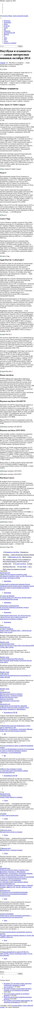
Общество (7, 31)
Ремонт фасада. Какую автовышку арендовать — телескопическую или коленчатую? (16, 916)
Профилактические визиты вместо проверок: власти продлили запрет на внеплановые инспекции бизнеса (17, 587)
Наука (6, 24)
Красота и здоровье (10, 43)
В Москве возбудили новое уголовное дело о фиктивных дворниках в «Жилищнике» (14, 708)
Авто (5, 38)
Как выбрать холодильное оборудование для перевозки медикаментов (18, 1001)
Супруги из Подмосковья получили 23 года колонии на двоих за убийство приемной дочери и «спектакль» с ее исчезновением (17, 750)
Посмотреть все (5, 573)
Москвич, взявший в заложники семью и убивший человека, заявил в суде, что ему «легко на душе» (16, 886)
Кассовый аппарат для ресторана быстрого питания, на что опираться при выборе (17, 989)
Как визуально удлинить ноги (9, 700)
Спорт (6, 27)
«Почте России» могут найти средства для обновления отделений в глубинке (13, 618)
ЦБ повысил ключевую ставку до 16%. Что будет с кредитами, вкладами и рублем (16, 577)
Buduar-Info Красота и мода (9, 697)
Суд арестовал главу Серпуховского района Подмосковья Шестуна (14, 771)
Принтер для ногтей (6, 699)
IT (4, 36)
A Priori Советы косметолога (9, 815)
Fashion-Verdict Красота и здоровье (11, 797)
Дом (5, 39)
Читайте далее (4, 642)
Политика (7, 21)
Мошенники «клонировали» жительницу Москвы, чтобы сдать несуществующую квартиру (16, 730)
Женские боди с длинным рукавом (11, 695)
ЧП (5, 29)
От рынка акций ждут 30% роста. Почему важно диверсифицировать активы (15, 598)
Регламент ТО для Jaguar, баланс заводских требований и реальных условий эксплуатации (18, 985)
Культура (7, 26)
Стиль (6, 41)
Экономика (7, 22)
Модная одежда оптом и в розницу (11, 694)
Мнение (6, 34)
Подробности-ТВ (9, 32)
